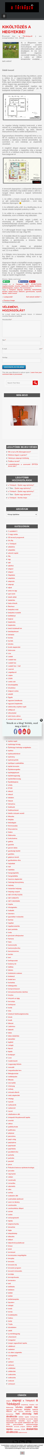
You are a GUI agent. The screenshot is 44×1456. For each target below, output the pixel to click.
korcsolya (11, 1001)
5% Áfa (10, 540)
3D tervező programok (16, 537)
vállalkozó (11, 1346)
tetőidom (38, 286)
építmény (11, 757)
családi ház (12, 659)
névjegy (11, 1098)
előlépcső (11, 710)
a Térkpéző (11, 289)
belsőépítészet (13, 631)
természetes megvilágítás (17, 1255)
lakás (10, 1033)
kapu (10, 942)
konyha (17, 286)
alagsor (10, 569)
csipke (10, 675)
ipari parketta (12, 929)
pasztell (11, 1161)
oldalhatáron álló (14, 1114)
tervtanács (12, 1280)
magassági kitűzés (14, 1064)
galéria (10, 841)
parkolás (11, 1158)
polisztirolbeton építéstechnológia (25, 1424)
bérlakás (11, 634)
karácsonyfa (12, 945)
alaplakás (11, 578)
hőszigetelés (12, 907)
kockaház (11, 982)
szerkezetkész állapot (15, 1208)
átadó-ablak (12, 597)
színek (10, 1211)
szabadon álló (13, 1196)
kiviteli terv (12, 979)
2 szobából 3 (12, 531)
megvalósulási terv (14, 1070)
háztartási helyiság (14, 888)
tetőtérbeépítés (7, 288)
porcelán (11, 1171)
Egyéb (10, 697)
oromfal (11, 1120)
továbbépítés (12, 1315)
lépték (10, 1051)
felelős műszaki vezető (16, 813)
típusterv (11, 1302)
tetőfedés (11, 1287)
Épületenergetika (14, 769)
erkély (10, 785)
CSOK (10, 678)
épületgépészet (13, 772)
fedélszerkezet (13, 810)
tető (9, 1283)
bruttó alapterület (14, 647)
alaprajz (20, 289)
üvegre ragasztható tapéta (17, 1343)
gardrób (11, 845)
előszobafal (12, 713)
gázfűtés (11, 854)
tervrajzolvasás (13, 1277)
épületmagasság (14, 776)
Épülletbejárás (13, 782)
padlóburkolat (13, 1127)
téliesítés (11, 1236)
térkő (10, 1249)
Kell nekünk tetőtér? (33, 297)
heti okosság (23, 1413)
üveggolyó (11, 1340)
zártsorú (11, 1365)
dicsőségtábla (13, 685)
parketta (11, 1155)
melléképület (12, 1076)
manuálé (11, 1067)
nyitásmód (24, 286)
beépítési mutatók (14, 613)
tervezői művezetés (15, 1271)
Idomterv (11, 913)
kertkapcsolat (13, 960)
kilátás (8, 1419)
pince (10, 1164)
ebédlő (10, 694)
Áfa (9, 556)
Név (3, 340)
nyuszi (10, 1111)
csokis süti (11, 681)
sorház (10, 1192)
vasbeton (11, 1349)
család (10, 656)
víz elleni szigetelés (15, 1352)
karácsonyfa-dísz (14, 948)
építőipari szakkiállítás (16, 763)
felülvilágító (12, 823)
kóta (9, 1011)
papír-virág (12, 1139)
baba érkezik (12, 603)
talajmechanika (13, 1224)
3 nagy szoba (13, 534)
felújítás (11, 819)
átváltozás (12, 1432)
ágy (9, 559)
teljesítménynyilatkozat (16, 1243)
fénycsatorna (12, 829)
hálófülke (11, 870)
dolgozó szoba (13, 691)
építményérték (13, 760)
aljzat (10, 587)
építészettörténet (14, 754)
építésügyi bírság (14, 744)
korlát (10, 1008)
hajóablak (11, 863)
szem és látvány (14, 1202)
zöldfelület (11, 1368)
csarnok (11, 669)
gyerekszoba (30, 291)
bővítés (4, 291)
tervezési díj (12, 1265)
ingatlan (11, 923)
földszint (22, 291)
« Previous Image (8, 300)
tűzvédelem (12, 1327)
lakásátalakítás (11, 1421)
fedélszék (11, 807)
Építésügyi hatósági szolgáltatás (19, 747)
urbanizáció (12, 1337)
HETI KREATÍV (13, 898)
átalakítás (27, 289)
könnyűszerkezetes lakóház (18, 992)
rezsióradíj (12, 1180)
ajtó (9, 562)
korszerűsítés (29, 1419)
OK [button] (22, 1453)
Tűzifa (10, 1324)
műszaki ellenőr (13, 1092)
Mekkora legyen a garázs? (17, 455)
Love (10, 1058)
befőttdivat (12, 616)
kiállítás (10, 967)
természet (11, 1252)
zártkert (11, 1362)
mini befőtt (12, 1083)
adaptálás (11, 550)
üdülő (10, 1330)
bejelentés (11, 622)
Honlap (4, 357)
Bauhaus (11, 606)
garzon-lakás (12, 848)
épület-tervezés (13, 766)
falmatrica (11, 804)
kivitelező (11, 976)
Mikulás (11, 1080)
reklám (10, 1177)
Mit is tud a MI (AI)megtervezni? (19, 452)
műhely (10, 1089)
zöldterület (12, 1371)
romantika (11, 1183)
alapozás (11, 581)
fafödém (11, 798)
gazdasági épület (14, 851)
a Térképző (26, 36)
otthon (10, 1123)
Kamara (11, 939)
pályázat (11, 1133)
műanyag (11, 1086)
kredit (10, 1020)
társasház (11, 1227)
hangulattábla (13, 876)
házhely (11, 885)
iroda (10, 932)
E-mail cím (22, 349)
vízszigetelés (12, 1355)
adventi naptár (13, 553)
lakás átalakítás (13, 1036)
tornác (10, 1312)
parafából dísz (13, 1152)
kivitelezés (14, 1419)
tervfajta (11, 1274)
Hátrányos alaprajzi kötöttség (18, 458)
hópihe (10, 904)
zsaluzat (11, 1381)
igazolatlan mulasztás (15, 917)
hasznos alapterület (15, 879)
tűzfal (10, 1321)
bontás (10, 638)
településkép (12, 1233)
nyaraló (38, 291)
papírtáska (12, 1149)
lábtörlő (10, 1030)
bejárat (10, 619)
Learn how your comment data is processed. (22, 373)
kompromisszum (14, 989)
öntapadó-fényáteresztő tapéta (19, 1117)
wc (9, 1359)
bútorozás (11, 650)
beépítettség (36, 289)
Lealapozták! (8, 297)
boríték (10, 641)
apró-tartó (11, 594)
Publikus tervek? (14, 461)
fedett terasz (13, 291)
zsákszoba (12, 1374)
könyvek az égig (14, 998)
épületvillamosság (14, 779)
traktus (16, 288)
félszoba (11, 816)
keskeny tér (12, 964)
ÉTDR (10, 788)
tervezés (11, 1261)
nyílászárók (12, 1105)
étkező (10, 791)
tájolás (31, 286)
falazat (10, 801)
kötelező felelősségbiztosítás (18, 1014)
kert (9, 957)
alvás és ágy (12, 591)
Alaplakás (11, 575)
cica (9, 653)
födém (10, 832)
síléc (9, 1189)
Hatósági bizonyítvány (16, 882)
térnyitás (11, 1258)
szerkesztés (12, 1205)
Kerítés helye (22, 498)
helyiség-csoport (14, 891)
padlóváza (11, 1130)
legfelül (10, 1042)
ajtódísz (11, 566)
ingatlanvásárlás (8, 286)
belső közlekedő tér (15, 628)
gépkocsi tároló (13, 857)
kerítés (10, 954)
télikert (10, 1240)
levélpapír (11, 1055)
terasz (10, 1246)
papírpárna (12, 1142)
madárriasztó (12, 1061)
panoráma (11, 1136)
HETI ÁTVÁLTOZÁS (33, 284)
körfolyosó (11, 1004)
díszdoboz (11, 688)
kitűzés (10, 970)
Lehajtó (10, 1045)
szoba (10, 1214)
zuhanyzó (11, 1384)
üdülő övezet (12, 293)
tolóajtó (10, 1305)
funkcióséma (12, 838)
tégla (10, 1230)
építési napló (12, 741)
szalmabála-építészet (15, 1199)
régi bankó (12, 1174)
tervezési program (14, 1268)
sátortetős (11, 1186)
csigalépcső (12, 672)
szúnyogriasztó (13, 1218)
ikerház (10, 920)
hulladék (11, 910)
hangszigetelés (13, 873)
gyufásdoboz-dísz (14, 860)
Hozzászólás (6, 319)
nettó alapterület (14, 1095)
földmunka (12, 835)
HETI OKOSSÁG (14, 901)
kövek (10, 1017)
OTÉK (8, 1424)
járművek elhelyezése (16, 935)
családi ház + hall (14, 666)
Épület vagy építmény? (26, 485)
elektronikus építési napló (17, 707)
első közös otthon (14, 716)
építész (10, 750)
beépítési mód (13, 609)
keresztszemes (13, 951)
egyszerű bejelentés (15, 703)
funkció (35, 1409)
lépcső (10, 1048)
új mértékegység (14, 1334)
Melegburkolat (13, 1073)
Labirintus (11, 1026)
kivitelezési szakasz (15, 973)
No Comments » (26, 288)
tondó (10, 1308)
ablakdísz (11, 547)
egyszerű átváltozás (15, 700)
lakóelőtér (11, 1039)
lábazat (10, 1023)
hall (9, 866)
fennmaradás (13, 826)
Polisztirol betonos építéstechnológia (21, 1167)
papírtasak (12, 1145)
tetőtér (10, 1293)
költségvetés (12, 986)
